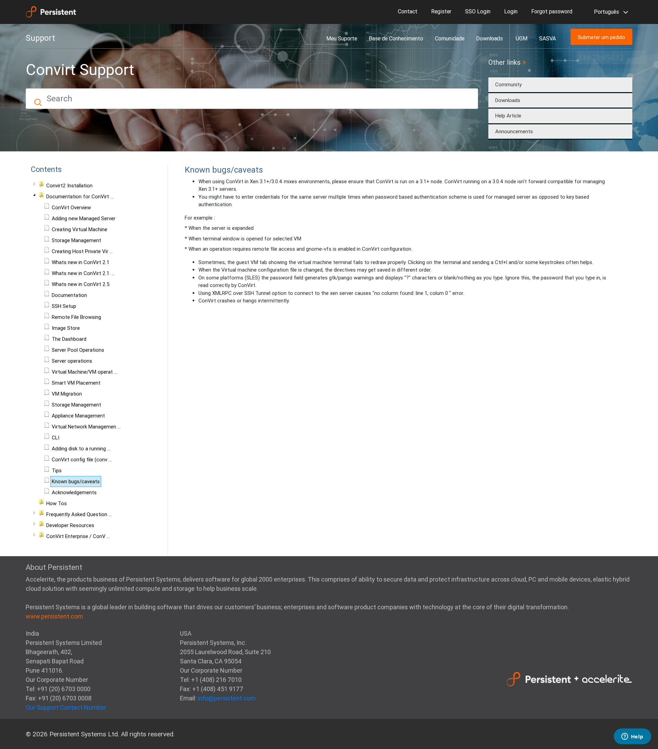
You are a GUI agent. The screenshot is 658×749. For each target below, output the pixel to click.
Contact (407, 11)
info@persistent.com (227, 698)
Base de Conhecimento (396, 38)
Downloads (490, 38)
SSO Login (477, 11)
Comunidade (449, 38)
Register (441, 11)
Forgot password (551, 11)
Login (510, 11)
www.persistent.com (54, 616)
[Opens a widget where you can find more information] (632, 737)
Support (40, 38)
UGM (521, 38)
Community (508, 84)
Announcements (514, 131)
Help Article (508, 115)
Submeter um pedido (601, 37)
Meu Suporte (341, 38)
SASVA (547, 38)
